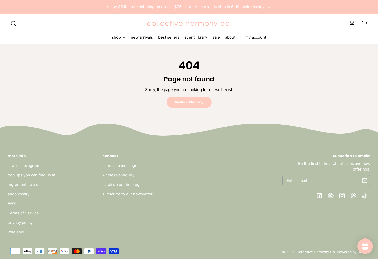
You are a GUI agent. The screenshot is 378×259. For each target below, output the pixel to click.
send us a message (119, 165)
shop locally (18, 194)
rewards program (23, 165)
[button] (13, 23)
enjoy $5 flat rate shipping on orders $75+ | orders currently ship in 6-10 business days (187, 7)
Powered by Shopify (353, 252)
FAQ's (13, 203)
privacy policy (20, 222)
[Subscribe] (364, 180)
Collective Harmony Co (315, 252)
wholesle (16, 232)
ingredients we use (25, 184)
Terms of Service (23, 213)
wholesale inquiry (118, 175)
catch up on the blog (120, 184)
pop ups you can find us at (31, 175)
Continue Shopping (189, 102)
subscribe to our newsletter (127, 194)
